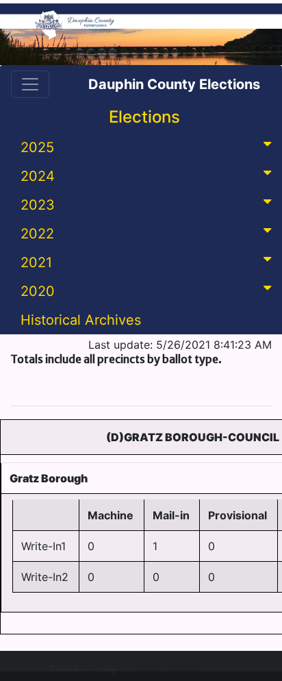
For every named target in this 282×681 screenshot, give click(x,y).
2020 (38, 291)
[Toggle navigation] (30, 84)
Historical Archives (81, 320)
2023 (38, 205)
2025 (37, 147)
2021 (36, 262)
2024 (38, 176)
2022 (37, 233)
